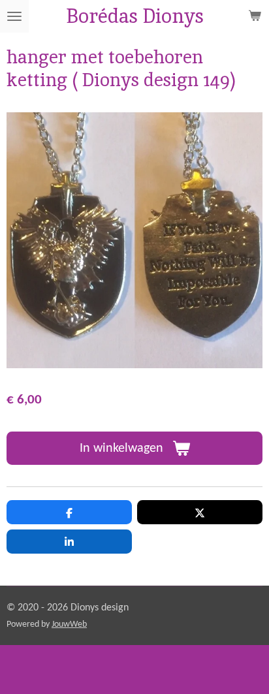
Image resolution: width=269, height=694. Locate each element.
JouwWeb (69, 624)
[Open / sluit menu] (14, 16)
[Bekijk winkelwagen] (254, 16)
